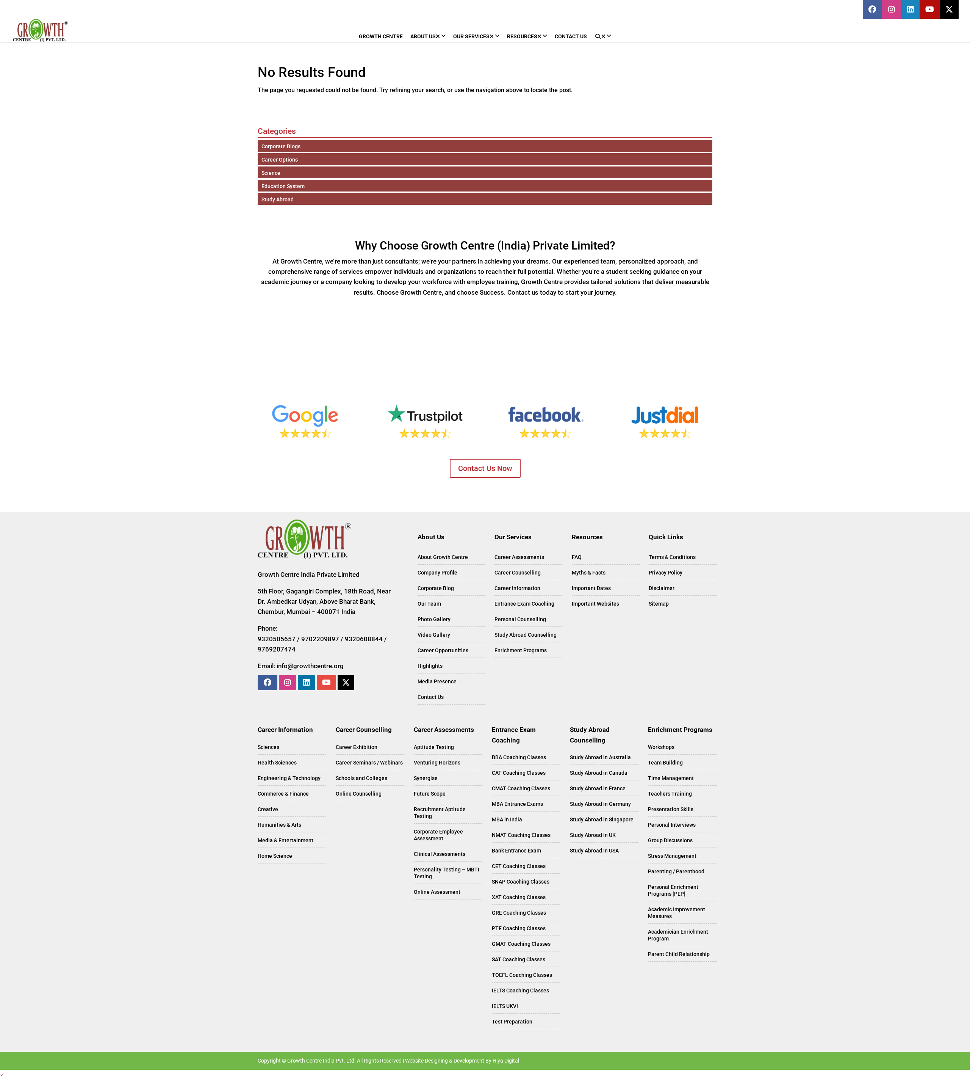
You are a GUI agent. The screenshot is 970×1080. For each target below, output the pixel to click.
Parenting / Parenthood (676, 871)
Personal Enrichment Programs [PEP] (673, 890)
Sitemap (659, 604)
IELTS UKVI (505, 1006)
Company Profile (437, 573)
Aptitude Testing (434, 747)
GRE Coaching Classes (519, 913)
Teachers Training (670, 794)
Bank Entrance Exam (516, 851)
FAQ (577, 557)
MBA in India (507, 819)
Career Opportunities (443, 650)
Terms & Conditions (672, 557)
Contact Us (431, 697)
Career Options (279, 160)
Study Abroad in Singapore (602, 819)
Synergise (426, 778)
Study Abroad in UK (593, 835)
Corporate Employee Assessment (438, 835)
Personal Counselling (520, 619)
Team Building (665, 763)
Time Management (671, 778)
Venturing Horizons (437, 763)
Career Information (517, 588)
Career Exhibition (356, 747)
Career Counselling (517, 573)
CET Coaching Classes (519, 866)
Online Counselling (359, 794)
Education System (283, 186)
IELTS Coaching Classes (520, 990)
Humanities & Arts (279, 825)
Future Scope (430, 794)
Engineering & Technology (289, 778)
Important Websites (595, 604)
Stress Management (672, 856)
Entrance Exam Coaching (524, 604)
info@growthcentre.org (310, 666)
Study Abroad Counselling (525, 635)
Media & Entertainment (285, 840)
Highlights (430, 666)
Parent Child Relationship (679, 954)
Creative (268, 809)
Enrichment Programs (520, 650)
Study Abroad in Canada (598, 773)
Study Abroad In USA (594, 851)
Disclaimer (661, 588)
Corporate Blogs (280, 146)
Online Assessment (437, 892)
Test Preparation (512, 1022)
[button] (1, 1075)
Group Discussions (670, 840)
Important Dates (591, 588)
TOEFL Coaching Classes (522, 975)
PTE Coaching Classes (519, 928)
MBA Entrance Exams (517, 804)
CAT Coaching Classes (519, 773)
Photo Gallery (434, 619)
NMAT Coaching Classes (521, 835)
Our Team (429, 604)
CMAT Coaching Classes (521, 788)
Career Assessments (519, 557)
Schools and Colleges (361, 778)
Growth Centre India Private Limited (309, 574)
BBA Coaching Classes (519, 757)
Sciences (268, 747)
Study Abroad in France (598, 788)
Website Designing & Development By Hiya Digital (462, 1061)
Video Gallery (434, 635)
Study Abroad (277, 199)
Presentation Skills (670, 809)
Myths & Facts (588, 573)
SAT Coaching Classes (518, 959)
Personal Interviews (672, 825)
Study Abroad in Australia (600, 757)
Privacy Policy (665, 573)
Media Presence (437, 681)
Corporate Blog (436, 588)
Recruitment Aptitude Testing (440, 812)
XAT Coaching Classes (519, 897)
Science (270, 173)
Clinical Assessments (439, 854)
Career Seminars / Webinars (369, 763)
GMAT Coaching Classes (521, 944)
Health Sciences (277, 763)
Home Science (275, 856)
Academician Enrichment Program (678, 935)
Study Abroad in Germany (600, 804)
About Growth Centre (443, 557)
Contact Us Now (485, 468)
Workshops (661, 747)
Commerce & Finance (283, 794)
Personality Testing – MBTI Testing (446, 873)
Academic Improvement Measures (676, 912)
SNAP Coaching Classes (520, 882)
